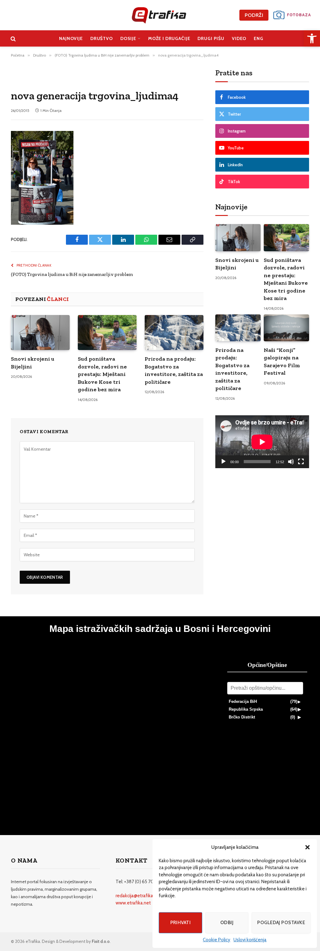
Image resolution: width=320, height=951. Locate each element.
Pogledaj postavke (281, 922)
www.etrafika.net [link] (133, 903)
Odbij (226, 922)
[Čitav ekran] (301, 461)
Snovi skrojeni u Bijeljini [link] (32, 362)
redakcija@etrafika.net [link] (138, 895)
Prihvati (180, 922)
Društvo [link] (101, 38)
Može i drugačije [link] (169, 38)
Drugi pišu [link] (211, 38)
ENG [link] (258, 38)
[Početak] (223, 461)
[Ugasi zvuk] (291, 461)
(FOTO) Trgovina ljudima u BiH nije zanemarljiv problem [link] (72, 274)
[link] (312, 38)
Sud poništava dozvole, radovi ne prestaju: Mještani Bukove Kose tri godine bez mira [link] (102, 374)
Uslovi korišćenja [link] (250, 940)
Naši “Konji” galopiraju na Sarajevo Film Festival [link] (282, 361)
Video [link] (239, 38)
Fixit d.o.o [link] (101, 941)
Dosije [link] (128, 38)
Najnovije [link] (71, 38)
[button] (307, 847)
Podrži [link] (254, 15)
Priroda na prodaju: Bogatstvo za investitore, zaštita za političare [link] (174, 370)
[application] (262, 441)
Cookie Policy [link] (216, 940)
